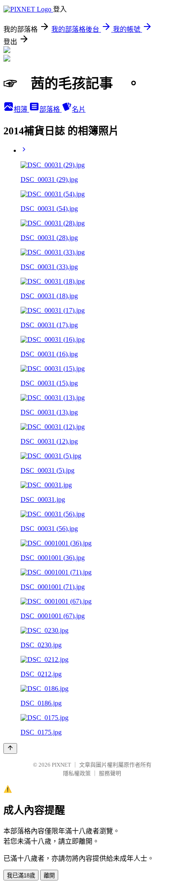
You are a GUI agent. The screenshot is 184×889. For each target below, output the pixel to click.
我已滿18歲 (21, 875)
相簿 (21, 109)
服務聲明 (110, 773)
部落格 (50, 109)
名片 (79, 109)
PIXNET (61, 765)
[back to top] (10, 748)
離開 (49, 875)
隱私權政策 (77, 773)
